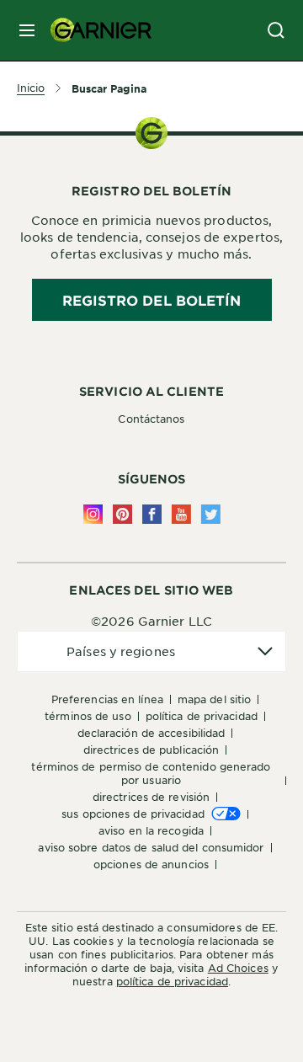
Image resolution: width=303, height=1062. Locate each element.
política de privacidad (172, 981)
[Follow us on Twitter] (211, 514)
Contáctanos (151, 418)
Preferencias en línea (107, 699)
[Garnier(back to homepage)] (94, 30)
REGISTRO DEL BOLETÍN (152, 299)
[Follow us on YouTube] (181, 514)
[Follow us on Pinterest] (122, 514)
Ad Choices (238, 967)
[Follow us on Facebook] (152, 514)
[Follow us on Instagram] (93, 514)
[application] (151, 651)
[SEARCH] (276, 30)
